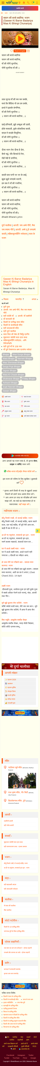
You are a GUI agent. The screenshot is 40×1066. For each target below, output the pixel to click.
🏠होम (7, 1037)
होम (2, 13)
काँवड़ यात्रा (11, 699)
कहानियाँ (20, 1040)
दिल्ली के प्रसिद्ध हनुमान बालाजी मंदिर (14, 1021)
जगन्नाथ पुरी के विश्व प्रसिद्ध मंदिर (14, 931)
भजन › (8, 857)
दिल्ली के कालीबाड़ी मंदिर (12, 325)
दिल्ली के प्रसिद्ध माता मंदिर (13, 322)
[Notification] (37, 2)
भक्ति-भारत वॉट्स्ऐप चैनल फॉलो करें (21, 471)
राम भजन (7, 406)
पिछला (6, 299)
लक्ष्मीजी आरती (20, 8)
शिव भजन (7, 401)
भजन (6, 13)
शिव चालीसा (7, 910)
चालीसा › (9, 899)
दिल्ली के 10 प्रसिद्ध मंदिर (12, 927)
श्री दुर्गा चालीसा (9, 331)
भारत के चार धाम (28, 999)
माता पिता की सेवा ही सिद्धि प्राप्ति (16, 334)
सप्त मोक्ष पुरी (21, 1002)
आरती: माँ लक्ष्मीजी (25, 316)
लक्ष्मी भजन (8, 397)
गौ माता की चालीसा (10, 906)
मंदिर (7, 760)
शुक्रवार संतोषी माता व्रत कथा (15, 337)
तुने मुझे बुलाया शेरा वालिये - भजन (14, 603)
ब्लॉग (27, 1040)
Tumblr (6, 1058)
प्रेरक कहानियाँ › (12, 941)
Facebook (10, 1055)
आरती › (8, 814)
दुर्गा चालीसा (6, 225)
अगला (34, 299)
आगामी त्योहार (11, 672)
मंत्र (22, 1037)
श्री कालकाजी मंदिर (11, 328)
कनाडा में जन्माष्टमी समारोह (12, 969)
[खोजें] (28, 2)
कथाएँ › (8, 835)
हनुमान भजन (8, 411)
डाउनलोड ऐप (25, 1049)
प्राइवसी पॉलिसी (13, 1046)
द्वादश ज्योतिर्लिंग (8, 1002)
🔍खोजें (13, 1049)
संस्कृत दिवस (12, 691)
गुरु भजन (7, 416)
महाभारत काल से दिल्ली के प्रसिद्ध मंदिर (15, 1015)
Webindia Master (32, 1061)
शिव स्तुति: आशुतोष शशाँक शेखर (14, 620)
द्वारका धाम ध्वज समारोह (11, 973)
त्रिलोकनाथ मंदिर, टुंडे (16, 800)
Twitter (30, 1055)
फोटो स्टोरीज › (11, 920)
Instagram (21, 1055)
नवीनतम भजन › (12, 510)
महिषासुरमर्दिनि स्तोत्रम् (17, 233)
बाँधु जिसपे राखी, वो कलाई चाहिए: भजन (17, 518)
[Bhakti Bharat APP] (37, 531)
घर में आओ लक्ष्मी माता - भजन (13, 548)
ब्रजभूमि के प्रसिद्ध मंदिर (10, 1005)
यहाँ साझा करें (24, 504)
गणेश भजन (27, 406)
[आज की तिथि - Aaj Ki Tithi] (24, 2)
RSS (34, 1046)
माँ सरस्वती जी (9, 319)
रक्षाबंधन (10, 683)
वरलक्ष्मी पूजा (11, 703)
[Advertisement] (20, 258)
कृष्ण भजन (27, 401)
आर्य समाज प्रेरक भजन (30, 416)
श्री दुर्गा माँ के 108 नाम (12, 346)
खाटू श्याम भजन (28, 411)
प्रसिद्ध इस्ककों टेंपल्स (10, 1008)
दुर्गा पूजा (6, 307)
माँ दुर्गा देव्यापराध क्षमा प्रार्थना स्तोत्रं (17, 349)
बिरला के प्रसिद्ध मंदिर (10, 1012)
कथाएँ (28, 1037)
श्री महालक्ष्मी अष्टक (10, 884)
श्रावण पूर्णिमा (12, 687)
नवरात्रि (18, 299)
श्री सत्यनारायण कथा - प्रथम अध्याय (15, 846)
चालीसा (14, 1037)
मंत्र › (7, 878)
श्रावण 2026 (12, 680)
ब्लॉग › (8, 962)
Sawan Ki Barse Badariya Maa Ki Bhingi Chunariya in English (18, 281)
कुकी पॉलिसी (25, 1046)
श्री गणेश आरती (9, 825)
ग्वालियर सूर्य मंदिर (15, 767)
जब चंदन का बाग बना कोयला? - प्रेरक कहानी (18, 948)
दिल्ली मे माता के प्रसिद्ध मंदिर (12, 996)
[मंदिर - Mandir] (19, 2)
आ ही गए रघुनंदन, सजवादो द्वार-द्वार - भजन (18, 535)
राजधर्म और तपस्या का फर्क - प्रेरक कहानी (17, 952)
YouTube (16, 1058)
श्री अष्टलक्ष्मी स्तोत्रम (11, 889)
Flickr (25, 1058)
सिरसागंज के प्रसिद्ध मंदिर (11, 1027)
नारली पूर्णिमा (11, 695)
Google (33, 1058)
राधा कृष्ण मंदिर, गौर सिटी (18, 792)
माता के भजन (27, 397)
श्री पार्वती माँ (8, 316)
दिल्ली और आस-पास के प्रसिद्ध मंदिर (14, 1024)
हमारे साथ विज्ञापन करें (11, 1043)
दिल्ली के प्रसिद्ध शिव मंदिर (11, 1018)
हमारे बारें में (24, 1043)
